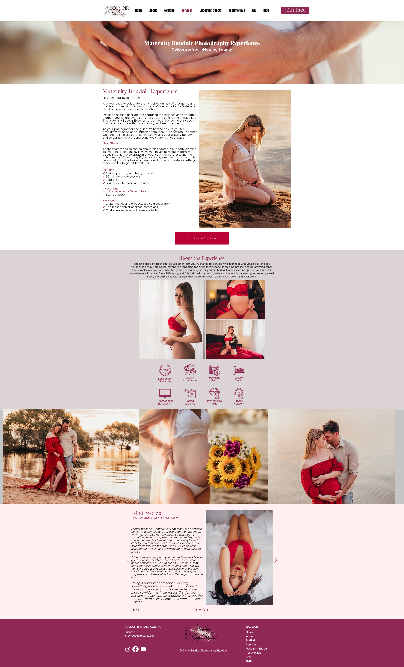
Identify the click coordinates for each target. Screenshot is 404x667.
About (250, 636)
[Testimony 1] (196, 610)
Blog (249, 661)
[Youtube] (143, 649)
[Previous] (128, 560)
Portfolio (251, 640)
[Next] (275, 560)
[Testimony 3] (203, 610)
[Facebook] (135, 649)
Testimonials (253, 653)
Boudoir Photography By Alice (208, 650)
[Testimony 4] (207, 610)
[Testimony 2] (200, 610)
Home (249, 632)
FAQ (248, 657)
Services (251, 644)
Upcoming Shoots (256, 648)
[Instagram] (128, 649)
